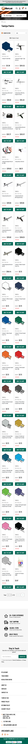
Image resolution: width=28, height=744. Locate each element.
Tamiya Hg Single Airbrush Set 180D (7, 160)
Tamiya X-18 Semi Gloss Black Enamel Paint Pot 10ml (20, 538)
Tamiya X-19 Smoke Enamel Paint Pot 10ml (6, 572)
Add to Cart (7, 72)
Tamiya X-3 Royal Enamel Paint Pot (20, 297)
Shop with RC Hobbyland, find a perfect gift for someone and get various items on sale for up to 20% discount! (14, 2)
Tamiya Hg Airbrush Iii (6, 193)
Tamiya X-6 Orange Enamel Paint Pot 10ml (7, 366)
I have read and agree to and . (13, 660)
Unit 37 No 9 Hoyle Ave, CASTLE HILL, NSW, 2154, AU (9, 716)
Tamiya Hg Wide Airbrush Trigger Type (20, 125)
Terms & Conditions (17, 660)
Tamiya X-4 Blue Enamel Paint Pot (7, 331)
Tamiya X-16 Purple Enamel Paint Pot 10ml (20, 503)
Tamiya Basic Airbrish (19, 159)
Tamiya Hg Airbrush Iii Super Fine (6, 228)
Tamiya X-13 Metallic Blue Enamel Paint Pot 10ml (7, 469)
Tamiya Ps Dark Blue (6, 56)
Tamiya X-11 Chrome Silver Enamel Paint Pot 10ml (7, 434)
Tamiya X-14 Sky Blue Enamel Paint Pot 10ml (19, 469)
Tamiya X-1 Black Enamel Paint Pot (20, 263)
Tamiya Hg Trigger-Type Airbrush (20, 57)
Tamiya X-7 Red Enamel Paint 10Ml (20, 366)
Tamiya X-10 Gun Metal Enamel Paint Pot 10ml (19, 400)
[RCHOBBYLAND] (7, 8)
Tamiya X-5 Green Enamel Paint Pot (20, 331)
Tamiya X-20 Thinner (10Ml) (19, 572)
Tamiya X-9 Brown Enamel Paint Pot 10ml (7, 400)
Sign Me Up (22, 656)
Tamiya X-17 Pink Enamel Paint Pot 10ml (7, 537)
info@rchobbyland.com (10, 725)
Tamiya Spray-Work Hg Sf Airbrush (7, 91)
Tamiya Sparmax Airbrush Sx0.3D (7, 263)
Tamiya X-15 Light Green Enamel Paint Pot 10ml (7, 503)
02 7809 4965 (7, 721)
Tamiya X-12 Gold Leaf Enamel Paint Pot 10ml (19, 434)
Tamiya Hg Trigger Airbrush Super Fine (19, 228)
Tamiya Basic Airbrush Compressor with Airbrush (7, 125)
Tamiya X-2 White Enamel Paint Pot (7, 297)
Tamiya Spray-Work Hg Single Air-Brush (19, 91)
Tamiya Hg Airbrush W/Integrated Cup (19, 194)
